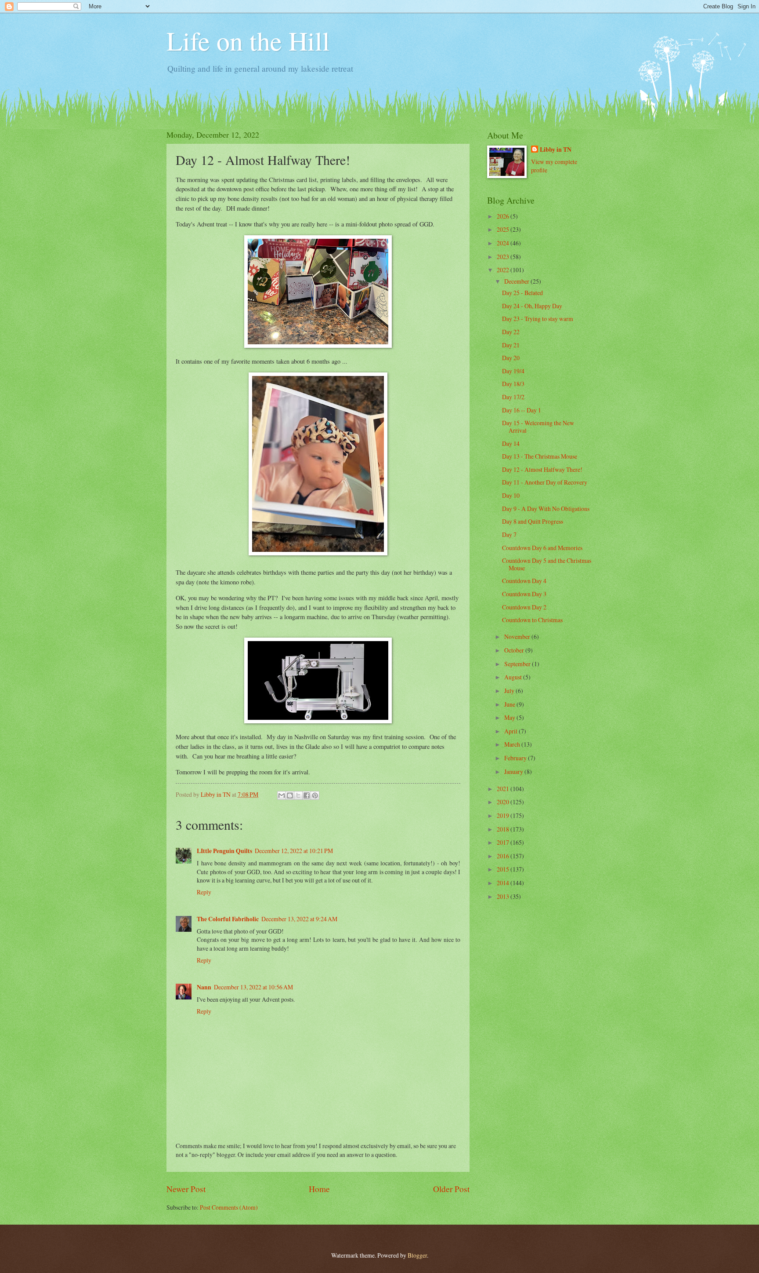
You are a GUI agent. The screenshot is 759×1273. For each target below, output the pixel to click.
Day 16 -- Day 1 (521, 410)
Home (319, 1188)
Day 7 (509, 534)
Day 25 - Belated (522, 292)
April (511, 731)
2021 (503, 788)
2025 (503, 229)
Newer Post (186, 1188)
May (510, 717)
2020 (503, 802)
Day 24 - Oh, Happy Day (532, 306)
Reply (204, 892)
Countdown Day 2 (524, 607)
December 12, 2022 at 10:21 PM (294, 850)
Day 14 (511, 443)
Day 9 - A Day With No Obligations (545, 508)
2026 (503, 216)
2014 (503, 883)
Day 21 (511, 345)
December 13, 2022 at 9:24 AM (299, 919)
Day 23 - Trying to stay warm (537, 318)
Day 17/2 (513, 397)
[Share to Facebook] (306, 795)
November (517, 636)
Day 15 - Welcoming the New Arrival (538, 426)
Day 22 (511, 332)
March (512, 744)
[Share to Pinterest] (315, 795)
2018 (503, 829)
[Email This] (281, 795)
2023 (503, 256)
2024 (503, 243)
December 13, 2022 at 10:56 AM (253, 987)
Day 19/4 (513, 371)
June (510, 704)
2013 (503, 896)
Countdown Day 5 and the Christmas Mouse (546, 564)
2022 (503, 270)
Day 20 (511, 358)
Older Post (451, 1188)
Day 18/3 (513, 383)
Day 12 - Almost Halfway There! (542, 469)
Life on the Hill (248, 40)
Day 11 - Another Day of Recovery (544, 482)
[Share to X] (298, 795)
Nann (204, 987)
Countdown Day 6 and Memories (542, 547)
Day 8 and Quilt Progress (532, 521)
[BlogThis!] (290, 795)
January (514, 771)
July (510, 690)
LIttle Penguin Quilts (224, 850)
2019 (503, 815)
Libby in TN (555, 150)
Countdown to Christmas (532, 620)
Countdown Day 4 (524, 580)
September (518, 664)
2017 (503, 842)
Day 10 (511, 495)
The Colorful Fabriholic (228, 919)
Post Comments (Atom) (229, 1207)
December (517, 281)
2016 (503, 856)
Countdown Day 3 (524, 594)
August (513, 677)
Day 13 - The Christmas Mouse (539, 456)
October (514, 650)
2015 (503, 869)
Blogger (417, 1255)
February (516, 758)
